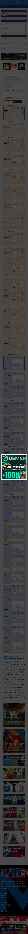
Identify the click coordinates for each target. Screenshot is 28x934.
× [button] (25, 456)
